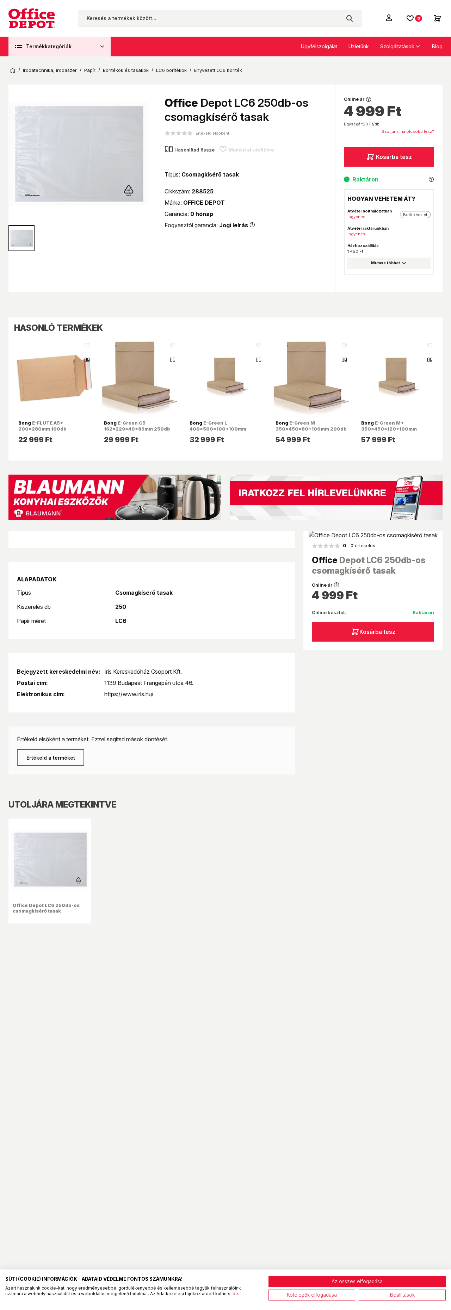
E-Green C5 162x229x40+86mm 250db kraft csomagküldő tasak (137, 428)
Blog (437, 46)
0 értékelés (359, 545)
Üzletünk (358, 46)
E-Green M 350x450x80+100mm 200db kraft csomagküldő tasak (311, 428)
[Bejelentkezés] (390, 17)
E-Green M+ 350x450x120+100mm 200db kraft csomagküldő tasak (392, 431)
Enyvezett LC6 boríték (218, 70)
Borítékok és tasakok (126, 70)
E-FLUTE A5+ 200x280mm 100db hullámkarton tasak (42, 428)
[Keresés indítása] (349, 18)
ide (234, 1293)
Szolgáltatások (397, 46)
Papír (89, 70)
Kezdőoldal (13, 70)
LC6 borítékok (171, 70)
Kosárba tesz (394, 156)
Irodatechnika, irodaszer (50, 70)
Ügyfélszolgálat (319, 46)
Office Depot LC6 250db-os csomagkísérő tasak (46, 908)
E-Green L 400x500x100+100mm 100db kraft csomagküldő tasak (220, 431)
